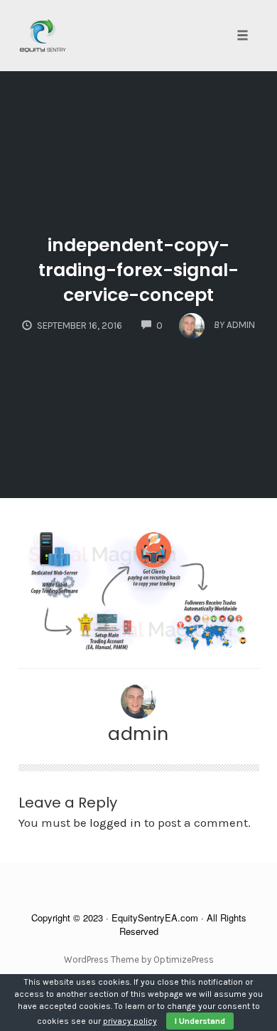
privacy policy (130, 1021)
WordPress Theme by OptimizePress (139, 959)
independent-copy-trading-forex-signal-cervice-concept (138, 270)
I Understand (200, 1021)
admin (138, 733)
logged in (115, 822)
